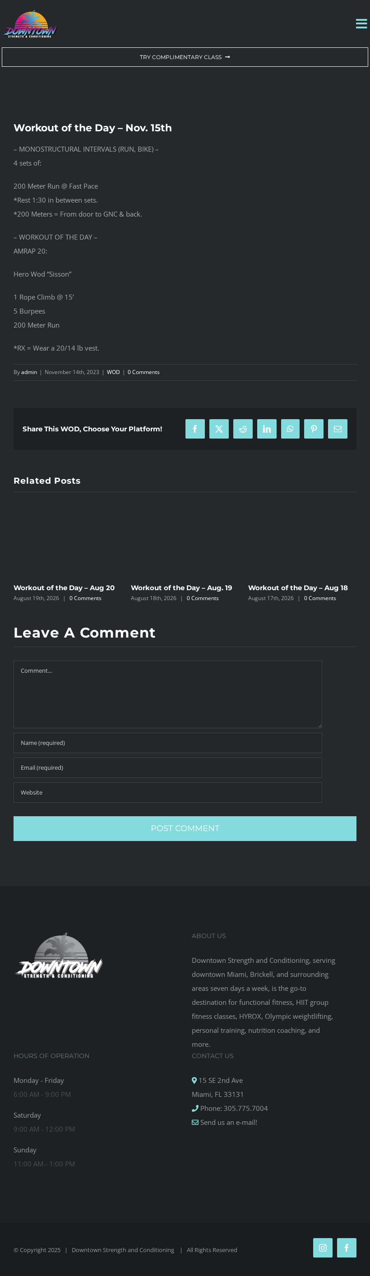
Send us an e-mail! (228, 1122)
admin (29, 372)
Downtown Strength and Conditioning (124, 1250)
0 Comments (144, 372)
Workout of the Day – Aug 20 (64, 587)
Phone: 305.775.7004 (233, 1108)
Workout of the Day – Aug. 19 (181, 587)
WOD (113, 372)
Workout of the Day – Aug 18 (298, 587)
